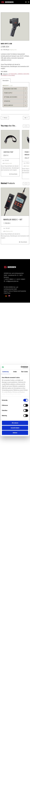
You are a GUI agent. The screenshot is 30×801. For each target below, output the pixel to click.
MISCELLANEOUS (8, 105)
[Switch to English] (9, 296)
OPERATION (7, 101)
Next (25, 117)
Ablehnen (15, 432)
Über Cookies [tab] (24, 371)
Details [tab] (15, 371)
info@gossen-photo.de (12, 281)
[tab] (15, 89)
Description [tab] (6, 80)
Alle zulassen (15, 423)
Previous (5, 117)
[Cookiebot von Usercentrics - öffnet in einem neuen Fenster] (21, 367)
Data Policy (7, 293)
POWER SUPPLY (8, 93)
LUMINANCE (20, 74)
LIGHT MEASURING (12, 74)
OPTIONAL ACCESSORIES (10, 97)
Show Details (14, 174)
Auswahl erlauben (15, 428)
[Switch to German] (6, 296)
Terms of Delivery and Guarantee (17, 291)
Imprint (6, 291)
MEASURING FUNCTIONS (10, 89)
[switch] (25, 405)
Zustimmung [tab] (5, 371)
